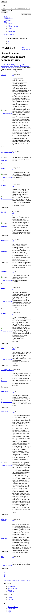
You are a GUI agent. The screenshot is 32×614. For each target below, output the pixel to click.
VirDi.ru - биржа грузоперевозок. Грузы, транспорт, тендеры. (13, 65)
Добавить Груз (8, 18)
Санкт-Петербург (9, 34)
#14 (13, 520)
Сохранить (4, 12)
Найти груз (7, 17)
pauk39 (3, 185)
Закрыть (3, 1)
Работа (10, 28)
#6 (13, 241)
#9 (13, 314)
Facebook (10, 599)
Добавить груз (12, 588)
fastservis (3, 271)
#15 (13, 557)
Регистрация (26, 49)
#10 (13, 349)
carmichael (4, 391)
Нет (9, 43)
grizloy (3, 288)
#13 (13, 412)
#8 (13, 289)
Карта (9, 611)
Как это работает (13, 26)
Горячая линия (24, 66)
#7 (13, 272)
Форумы (16, 66)
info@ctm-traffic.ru (4, 519)
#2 (13, 153)
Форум (10, 23)
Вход (23, 47)
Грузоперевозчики (6, 113)
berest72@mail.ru (6, 152)
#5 (13, 213)
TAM (2, 557)
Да (8, 41)
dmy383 (3, 212)
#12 (13, 392)
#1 (13, 75)
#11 (13, 370)
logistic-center (5, 240)
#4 (13, 186)
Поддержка (11, 31)
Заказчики (4, 160)
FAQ (5, 22)
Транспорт (7, 20)
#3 (13, 169)
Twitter (10, 597)
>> (5, 574)
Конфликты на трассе (7, 67)
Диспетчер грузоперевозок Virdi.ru (17, 580)
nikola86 (3, 75)
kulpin (3, 168)
